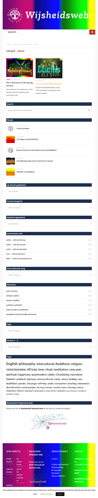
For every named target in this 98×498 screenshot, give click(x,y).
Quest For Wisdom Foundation (20, 475)
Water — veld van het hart (16, 245)
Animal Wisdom (9, 460)
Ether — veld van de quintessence (19, 259)
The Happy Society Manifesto (27, 139)
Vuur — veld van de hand (15, 254)
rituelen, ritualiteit (12, 300)
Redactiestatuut (58, 467)
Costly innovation (22, 128)
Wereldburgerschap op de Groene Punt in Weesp (34, 161)
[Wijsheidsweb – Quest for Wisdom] (49, 15)
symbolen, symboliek (14, 305)
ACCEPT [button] (60, 494)
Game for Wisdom (9, 470)
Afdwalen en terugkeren (25, 172)
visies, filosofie (11, 291)
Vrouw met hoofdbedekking (48, 84)
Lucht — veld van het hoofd (16, 249)
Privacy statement (58, 476)
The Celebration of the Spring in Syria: (19, 84)
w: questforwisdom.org (82, 464)
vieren (8, 79)
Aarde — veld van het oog (15, 240)
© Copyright (56, 470)
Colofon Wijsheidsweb (60, 464)
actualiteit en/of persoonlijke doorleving (21, 314)
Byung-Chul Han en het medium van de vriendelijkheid (36, 150)
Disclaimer (55, 473)
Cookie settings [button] (46, 494)
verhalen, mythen (12, 296)
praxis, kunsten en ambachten (17, 310)
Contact (54, 459)
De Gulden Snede (19, 461)
